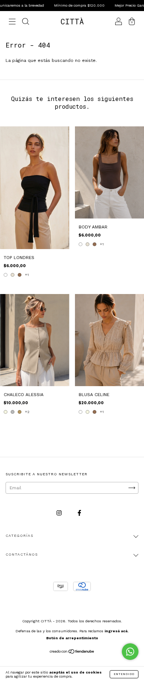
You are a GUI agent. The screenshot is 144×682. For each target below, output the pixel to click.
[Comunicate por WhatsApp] (130, 651)
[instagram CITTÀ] (59, 513)
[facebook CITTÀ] (79, 513)
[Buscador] (25, 22)
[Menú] (12, 22)
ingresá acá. (116, 631)
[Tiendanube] (72, 652)
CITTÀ (72, 21)
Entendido (124, 674)
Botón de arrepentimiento (72, 638)
